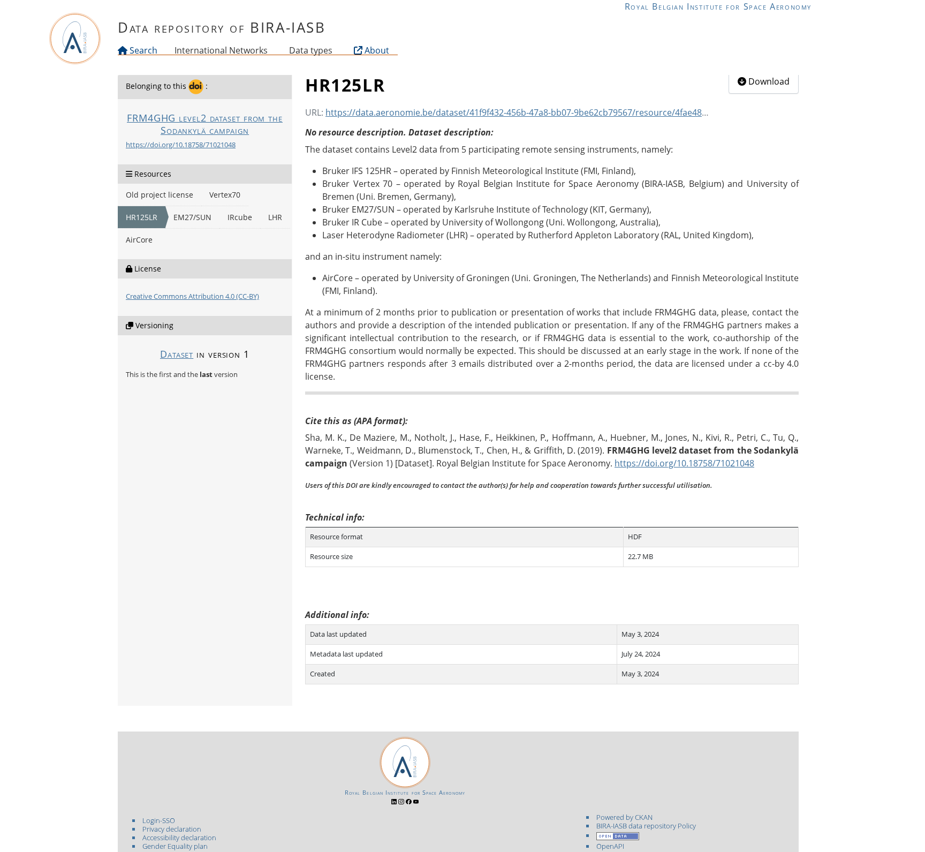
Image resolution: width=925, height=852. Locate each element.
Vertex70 (224, 195)
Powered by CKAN (624, 817)
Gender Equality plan (175, 846)
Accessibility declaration (179, 837)
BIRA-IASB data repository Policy (646, 826)
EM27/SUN (192, 217)
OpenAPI (610, 846)
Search (142, 50)
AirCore (139, 240)
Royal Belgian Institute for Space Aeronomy (718, 6)
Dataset (176, 354)
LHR (275, 217)
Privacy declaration (171, 829)
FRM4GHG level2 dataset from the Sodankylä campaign (205, 124)
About (375, 50)
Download (768, 81)
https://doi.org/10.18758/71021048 (181, 144)
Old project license (159, 195)
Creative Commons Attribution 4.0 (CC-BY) (192, 296)
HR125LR (141, 217)
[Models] (270, 50)
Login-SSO (158, 820)
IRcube (240, 217)
